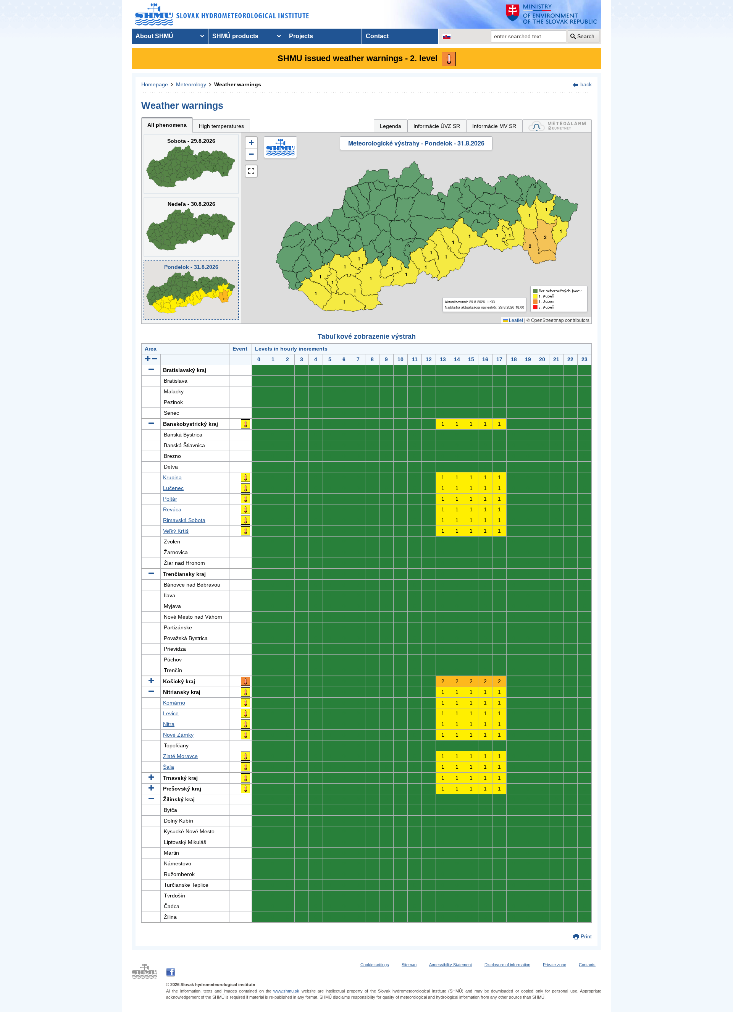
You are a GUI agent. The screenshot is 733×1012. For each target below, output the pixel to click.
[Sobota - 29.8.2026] (191, 164)
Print (586, 936)
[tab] (557, 126)
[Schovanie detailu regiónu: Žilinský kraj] (151, 799)
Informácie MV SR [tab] (494, 126)
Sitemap (409, 964)
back (586, 84)
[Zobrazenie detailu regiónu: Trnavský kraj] (151, 778)
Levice (171, 713)
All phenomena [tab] (167, 125)
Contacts (587, 964)
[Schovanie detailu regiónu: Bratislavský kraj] (151, 370)
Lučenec (173, 488)
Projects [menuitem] (301, 36)
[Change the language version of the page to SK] (446, 36)
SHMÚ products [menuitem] (235, 36)
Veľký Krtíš (176, 531)
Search (585, 36)
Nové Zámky (178, 735)
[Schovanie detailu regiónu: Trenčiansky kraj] (151, 574)
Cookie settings (374, 964)
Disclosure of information (507, 964)
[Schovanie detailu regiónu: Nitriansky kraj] (151, 692)
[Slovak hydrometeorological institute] (222, 14)
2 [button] (545, 237)
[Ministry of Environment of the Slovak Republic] (551, 14)
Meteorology (191, 84)
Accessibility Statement (450, 964)
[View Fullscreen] (251, 171)
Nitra (168, 724)
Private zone (554, 964)
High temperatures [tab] (221, 126)
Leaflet (515, 320)
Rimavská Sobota (184, 520)
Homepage (154, 84)
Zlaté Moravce (180, 756)
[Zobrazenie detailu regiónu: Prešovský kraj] (151, 789)
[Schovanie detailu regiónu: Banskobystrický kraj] (151, 424)
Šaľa (168, 767)
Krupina (172, 477)
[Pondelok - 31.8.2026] (191, 290)
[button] (251, 143)
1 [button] (316, 293)
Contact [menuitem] (377, 36)
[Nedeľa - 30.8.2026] (191, 227)
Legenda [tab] (390, 126)
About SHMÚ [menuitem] (154, 36)
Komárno (174, 703)
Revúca (172, 509)
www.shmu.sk (286, 991)
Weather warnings (237, 84)
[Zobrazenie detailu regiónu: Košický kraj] (151, 681)
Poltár (170, 499)
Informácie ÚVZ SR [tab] (436, 126)
